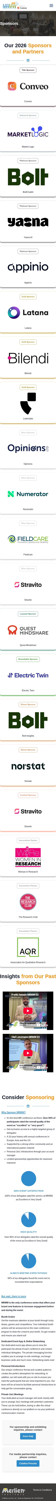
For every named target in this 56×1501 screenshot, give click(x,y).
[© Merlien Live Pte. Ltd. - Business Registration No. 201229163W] (12, 1494)
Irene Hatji (28, 1436)
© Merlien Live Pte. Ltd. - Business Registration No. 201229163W (22, 1498)
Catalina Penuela (28, 1463)
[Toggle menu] (51, 6)
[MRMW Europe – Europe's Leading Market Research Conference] (15, 5)
